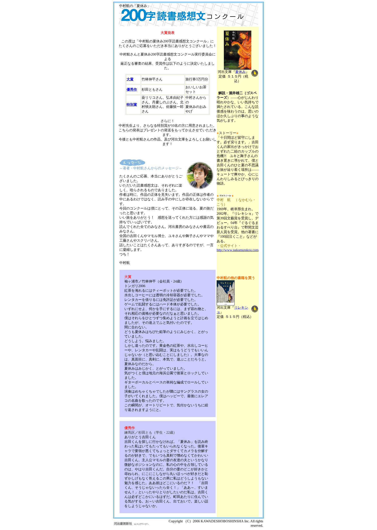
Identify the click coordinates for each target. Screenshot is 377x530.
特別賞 (132, 104)
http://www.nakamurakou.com (238, 250)
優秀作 (132, 89)
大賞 (130, 79)
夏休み (240, 72)
